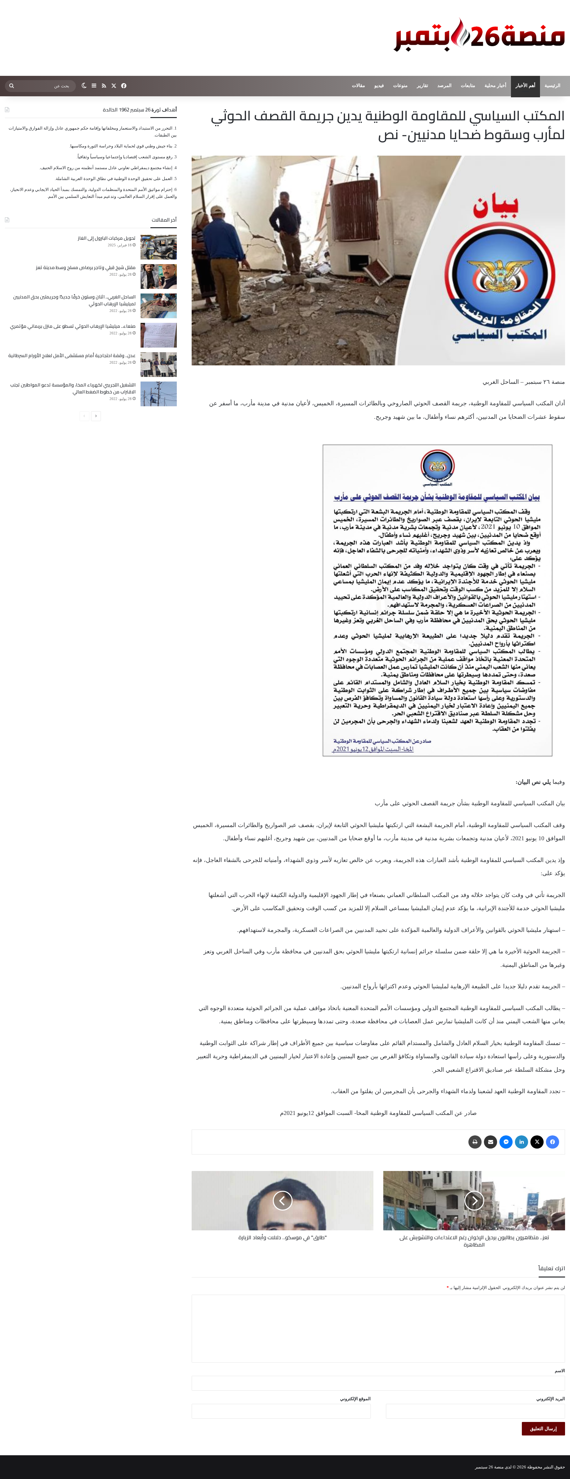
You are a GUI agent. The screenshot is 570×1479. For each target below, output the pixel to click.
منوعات (400, 85)
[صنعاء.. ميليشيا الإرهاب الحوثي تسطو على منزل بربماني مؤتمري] (159, 335)
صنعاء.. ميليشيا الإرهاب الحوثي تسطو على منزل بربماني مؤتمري (73, 326)
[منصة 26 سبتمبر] (477, 38)
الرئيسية (552, 85)
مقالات (358, 85)
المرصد (444, 85)
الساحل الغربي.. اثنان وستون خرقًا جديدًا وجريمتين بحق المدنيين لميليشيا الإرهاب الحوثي (74, 300)
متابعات (468, 85)
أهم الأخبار (525, 85)
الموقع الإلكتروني (355, 1398)
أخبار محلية (495, 85)
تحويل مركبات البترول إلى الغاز (107, 238)
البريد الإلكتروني (550, 1398)
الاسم (560, 1370)
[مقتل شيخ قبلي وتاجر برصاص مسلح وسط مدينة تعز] (159, 276)
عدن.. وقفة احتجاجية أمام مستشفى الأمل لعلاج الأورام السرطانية (72, 355)
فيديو (379, 85)
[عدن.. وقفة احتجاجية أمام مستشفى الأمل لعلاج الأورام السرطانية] (159, 364)
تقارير (422, 85)
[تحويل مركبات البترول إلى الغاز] (159, 247)
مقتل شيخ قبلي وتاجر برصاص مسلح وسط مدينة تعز (86, 267)
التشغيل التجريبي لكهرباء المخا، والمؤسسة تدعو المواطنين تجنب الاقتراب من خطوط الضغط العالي (73, 388)
